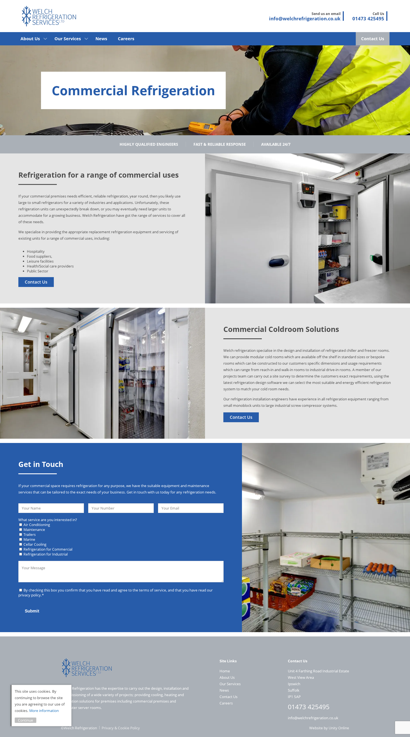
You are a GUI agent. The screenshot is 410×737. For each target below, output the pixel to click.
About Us (30, 39)
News (101, 39)
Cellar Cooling (34, 544)
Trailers (29, 534)
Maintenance (34, 529)
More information (44, 710)
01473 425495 (308, 706)
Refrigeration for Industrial (45, 554)
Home (225, 671)
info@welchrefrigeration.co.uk (313, 717)
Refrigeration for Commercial (47, 549)
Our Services (67, 39)
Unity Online (339, 727)
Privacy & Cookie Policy (121, 727)
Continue (25, 720)
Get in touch (137, 492)
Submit (32, 611)
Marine (29, 539)
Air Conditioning (36, 524)
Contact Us (372, 39)
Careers (126, 39)
